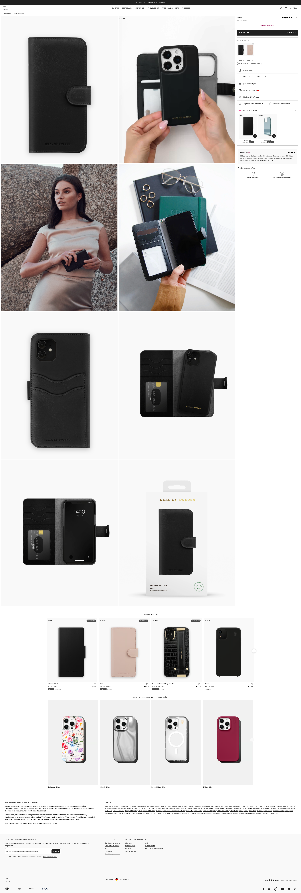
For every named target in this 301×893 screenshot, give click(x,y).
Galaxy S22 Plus (278, 811)
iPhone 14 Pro (252, 806)
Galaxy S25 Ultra (187, 811)
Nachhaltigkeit (130, 846)
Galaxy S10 (223, 813)
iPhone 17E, (147, 806)
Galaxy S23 (229, 811)
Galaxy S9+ (258, 813)
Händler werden (130, 851)
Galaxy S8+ (275, 813)
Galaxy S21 (129, 813)
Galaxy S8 (266, 813)
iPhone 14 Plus (263, 806)
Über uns (128, 843)
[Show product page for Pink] (250, 49)
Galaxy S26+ (137, 811)
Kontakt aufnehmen (112, 846)
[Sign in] (281, 8)
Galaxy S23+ (238, 811)
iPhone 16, (163, 806)
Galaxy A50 (205, 813)
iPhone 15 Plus (222, 806)
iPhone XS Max (213, 808)
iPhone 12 (145, 808)
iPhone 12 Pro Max (155, 808)
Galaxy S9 (249, 813)
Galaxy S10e (241, 813)
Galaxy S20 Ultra (185, 813)
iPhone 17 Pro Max (128, 806)
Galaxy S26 (129, 811)
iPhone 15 (203, 806)
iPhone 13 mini (126, 808)
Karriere (128, 848)
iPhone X (230, 808)
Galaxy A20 (214, 813)
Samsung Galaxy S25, (163, 811)
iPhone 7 (268, 808)
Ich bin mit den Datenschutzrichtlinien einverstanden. (33, 857)
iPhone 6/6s (285, 808)
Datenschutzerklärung (50, 857)
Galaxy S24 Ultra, (218, 811)
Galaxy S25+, (176, 811)
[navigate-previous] (254, 651)
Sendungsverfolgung (112, 843)
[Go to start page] (5, 8)
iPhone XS (204, 808)
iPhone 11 (197, 808)
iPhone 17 (108, 806)
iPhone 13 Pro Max (114, 808)
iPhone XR (223, 808)
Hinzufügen (267, 33)
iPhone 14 (244, 806)
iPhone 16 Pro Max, (193, 806)
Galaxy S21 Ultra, (151, 813)
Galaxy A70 (196, 813)
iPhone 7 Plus (276, 808)
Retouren (108, 851)
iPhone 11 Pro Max (178, 808)
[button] (281, 880)
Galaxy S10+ (231, 813)
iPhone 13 (284, 806)
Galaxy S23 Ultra (250, 811)
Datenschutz (150, 846)
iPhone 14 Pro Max (274, 806)
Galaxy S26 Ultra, (149, 811)
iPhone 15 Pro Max (234, 806)
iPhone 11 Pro (189, 808)
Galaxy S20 (162, 813)
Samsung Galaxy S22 (264, 811)
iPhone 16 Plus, (181, 806)
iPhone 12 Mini (167, 808)
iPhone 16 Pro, (171, 806)
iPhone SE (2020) (240, 808)
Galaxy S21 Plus (139, 813)
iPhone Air (138, 806)
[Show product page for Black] (241, 49)
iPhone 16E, (155, 806)
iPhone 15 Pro (211, 806)
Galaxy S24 (198, 811)
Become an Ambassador (154, 848)
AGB (146, 843)
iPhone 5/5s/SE (118, 811)
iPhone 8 (251, 808)
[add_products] (255, 136)
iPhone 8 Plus (259, 808)
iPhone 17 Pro (116, 806)
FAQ (106, 848)
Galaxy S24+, (207, 811)
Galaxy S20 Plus (172, 813)
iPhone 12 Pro (136, 808)
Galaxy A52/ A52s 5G (117, 813)
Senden (56, 851)
